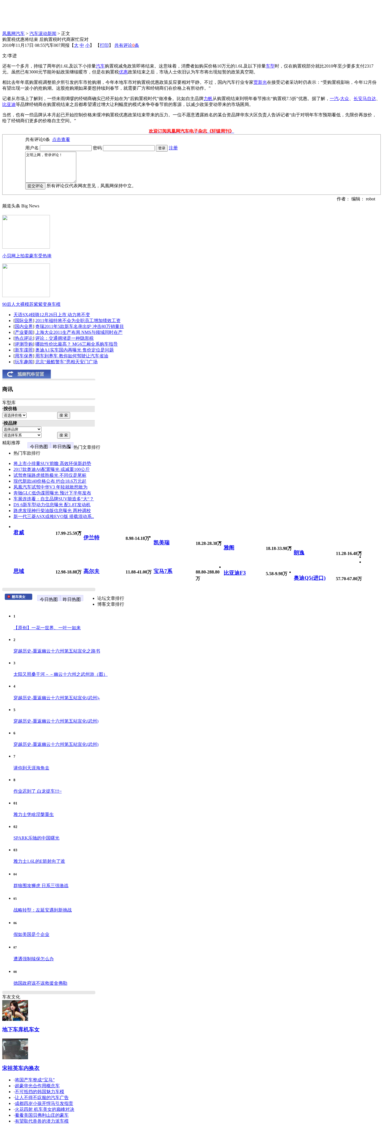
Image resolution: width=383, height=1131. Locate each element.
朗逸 (299, 553)
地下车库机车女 (21, 1029)
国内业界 (24, 326)
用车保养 (24, 355)
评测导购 (24, 344)
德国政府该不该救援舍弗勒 (40, 983)
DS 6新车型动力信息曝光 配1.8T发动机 (52, 504)
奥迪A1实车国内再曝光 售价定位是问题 (74, 350)
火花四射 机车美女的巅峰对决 (44, 1109)
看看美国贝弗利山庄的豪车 (42, 1115)
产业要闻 (24, 332)
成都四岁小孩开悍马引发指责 (44, 1103)
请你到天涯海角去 (31, 767)
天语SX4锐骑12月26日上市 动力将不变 (51, 314)
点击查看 (61, 139)
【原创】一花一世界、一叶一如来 (47, 627)
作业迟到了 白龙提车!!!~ (37, 791)
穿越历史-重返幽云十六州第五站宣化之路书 (56, 651)
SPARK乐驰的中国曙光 (36, 838)
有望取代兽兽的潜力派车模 (42, 1121)
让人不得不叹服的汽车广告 (42, 1097)
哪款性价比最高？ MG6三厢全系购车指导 (76, 344)
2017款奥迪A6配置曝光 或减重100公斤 (51, 469)
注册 (173, 147)
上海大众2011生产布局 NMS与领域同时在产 (79, 332)
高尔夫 (92, 571)
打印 (104, 45)
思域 (18, 571)
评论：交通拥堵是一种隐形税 (64, 338)
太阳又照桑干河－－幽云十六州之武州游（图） (60, 674)
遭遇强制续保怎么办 (33, 958)
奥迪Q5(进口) (310, 578)
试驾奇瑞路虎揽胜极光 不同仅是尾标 (49, 475)
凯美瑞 (162, 542)
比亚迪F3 (235, 573)
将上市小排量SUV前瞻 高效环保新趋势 (52, 463)
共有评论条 (126, 45)
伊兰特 (92, 537)
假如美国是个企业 (31, 934)
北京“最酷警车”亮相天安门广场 (66, 361)
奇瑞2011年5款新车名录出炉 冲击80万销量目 (79, 326)
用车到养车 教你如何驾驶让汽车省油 (71, 355)
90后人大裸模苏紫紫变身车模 (31, 304)
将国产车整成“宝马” (35, 1079)
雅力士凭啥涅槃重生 (33, 814)
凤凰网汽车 (13, 33)
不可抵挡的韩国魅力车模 (39, 1091)
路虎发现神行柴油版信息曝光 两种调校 (52, 510)
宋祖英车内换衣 (21, 1068)
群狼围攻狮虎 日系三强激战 (40, 885)
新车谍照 (24, 350)
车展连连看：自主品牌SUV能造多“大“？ (53, 498)
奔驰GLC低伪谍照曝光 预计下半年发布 (52, 493)
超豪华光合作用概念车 (37, 1085)
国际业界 (24, 320)
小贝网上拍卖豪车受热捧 (27, 255)
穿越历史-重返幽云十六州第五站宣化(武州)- (56, 697)
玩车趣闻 (24, 361)
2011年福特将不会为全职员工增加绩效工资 (78, 320)
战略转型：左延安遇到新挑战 (42, 910)
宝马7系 (163, 571)
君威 (18, 532)
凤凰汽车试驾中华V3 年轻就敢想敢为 (50, 487)
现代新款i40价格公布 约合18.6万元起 (49, 481)
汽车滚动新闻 (42, 33)
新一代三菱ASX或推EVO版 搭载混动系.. (53, 516)
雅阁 (229, 548)
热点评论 (24, 338)
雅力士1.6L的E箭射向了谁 (39, 861)
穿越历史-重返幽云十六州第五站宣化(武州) (55, 721)
